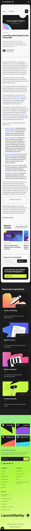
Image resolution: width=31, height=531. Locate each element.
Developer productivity (11, 165)
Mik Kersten (20, 97)
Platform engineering (11, 137)
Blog (4, 11)
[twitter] (2, 464)
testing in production (10, 131)
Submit (26, 458)
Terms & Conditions (11, 524)
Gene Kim (17, 98)
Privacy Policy (20, 524)
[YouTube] (4, 463)
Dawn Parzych (10, 50)
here (22, 209)
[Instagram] (12, 464)
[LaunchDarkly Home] (8, 2)
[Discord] (9, 464)
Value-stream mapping (11, 154)
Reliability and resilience (11, 173)
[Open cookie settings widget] (2, 528)
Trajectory (11, 11)
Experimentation (9, 128)
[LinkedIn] (7, 463)
